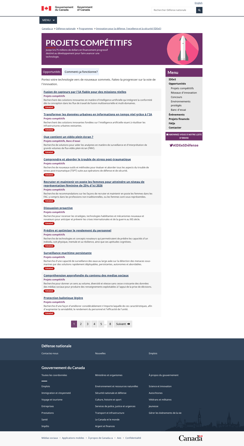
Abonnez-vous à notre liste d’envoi (185, 136)
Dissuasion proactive (58, 208)
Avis (119, 437)
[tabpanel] (101, 204)
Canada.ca (47, 28)
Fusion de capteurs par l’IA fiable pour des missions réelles (85, 92)
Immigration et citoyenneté (56, 393)
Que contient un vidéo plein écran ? (68, 137)
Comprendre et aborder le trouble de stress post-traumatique (87, 159)
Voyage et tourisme (52, 399)
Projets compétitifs (182, 88)
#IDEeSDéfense (185, 145)
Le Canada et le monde (107, 419)
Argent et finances (105, 426)
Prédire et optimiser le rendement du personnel (77, 230)
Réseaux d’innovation (184, 92)
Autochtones (156, 393)
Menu (49, 20)
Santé (45, 419)
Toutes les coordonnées (54, 375)
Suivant (121, 324)
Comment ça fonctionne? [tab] (81, 72)
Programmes (86, 28)
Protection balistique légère (63, 298)
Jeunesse (153, 406)
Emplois (153, 353)
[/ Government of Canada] (67, 9)
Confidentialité (133, 437)
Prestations (48, 412)
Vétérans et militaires (160, 399)
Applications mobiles (73, 437)
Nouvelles (100, 353)
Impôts (45, 426)
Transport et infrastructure (109, 412)
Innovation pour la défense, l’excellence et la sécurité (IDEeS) (128, 28)
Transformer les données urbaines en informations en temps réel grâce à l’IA (98, 114)
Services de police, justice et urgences (115, 406)
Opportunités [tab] (51, 72)
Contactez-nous (50, 353)
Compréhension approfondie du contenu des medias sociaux (86, 275)
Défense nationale (66, 28)
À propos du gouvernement (163, 375)
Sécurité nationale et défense (110, 393)
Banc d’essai (178, 109)
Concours (176, 97)
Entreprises (48, 406)
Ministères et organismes (108, 375)
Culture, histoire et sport (108, 399)
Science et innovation (160, 386)
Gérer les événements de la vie (165, 412)
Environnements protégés (180, 103)
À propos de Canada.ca (100, 437)
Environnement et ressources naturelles (116, 386)
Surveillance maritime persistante (68, 253)
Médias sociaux (50, 437)
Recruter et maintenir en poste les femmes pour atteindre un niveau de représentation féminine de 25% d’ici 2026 (94, 183)
